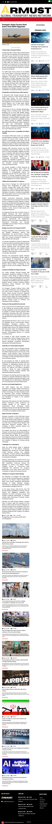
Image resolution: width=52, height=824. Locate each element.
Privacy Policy (43, 806)
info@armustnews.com (8, 801)
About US (42, 801)
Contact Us (42, 799)
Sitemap (42, 808)
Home (41, 797)
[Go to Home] (2, 822)
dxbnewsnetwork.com (11, 822)
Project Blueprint (43, 804)
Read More (5, 550)
